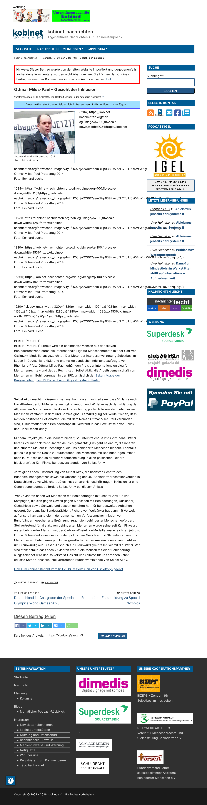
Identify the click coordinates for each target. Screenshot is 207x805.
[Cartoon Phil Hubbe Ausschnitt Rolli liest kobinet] (31, 21)
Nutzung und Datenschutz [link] (39, 735)
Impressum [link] (22, 720)
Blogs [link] (18, 706)
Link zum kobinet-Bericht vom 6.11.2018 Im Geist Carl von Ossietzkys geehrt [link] (68, 569)
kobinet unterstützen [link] (35, 730)
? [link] (103, 96)
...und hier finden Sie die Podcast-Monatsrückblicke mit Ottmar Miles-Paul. (170, 185)
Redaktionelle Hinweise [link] (37, 740)
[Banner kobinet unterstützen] (71, 21)
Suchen (170, 91)
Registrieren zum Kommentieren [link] (43, 760)
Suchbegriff (155, 76)
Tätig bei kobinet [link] (32, 765)
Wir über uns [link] (29, 755)
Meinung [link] (20, 693)
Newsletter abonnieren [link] (36, 725)
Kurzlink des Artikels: (29, 635)
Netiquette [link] (27, 750)
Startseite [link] (21, 677)
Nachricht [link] (51, 582)
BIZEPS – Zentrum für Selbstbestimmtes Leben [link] (155, 698)
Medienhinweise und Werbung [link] (42, 745)
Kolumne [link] (26, 698)
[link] (10, 780)
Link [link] (109, 79)
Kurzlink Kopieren (112, 635)
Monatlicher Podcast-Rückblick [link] (42, 711)
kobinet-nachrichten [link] (70, 31)
